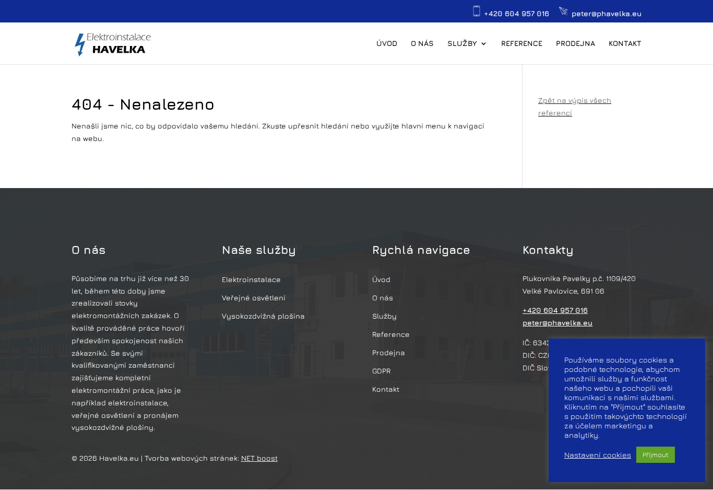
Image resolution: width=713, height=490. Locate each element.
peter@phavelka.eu (605, 13)
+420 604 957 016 (515, 13)
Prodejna (575, 44)
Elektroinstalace (251, 279)
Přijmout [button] (656, 454)
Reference (521, 44)
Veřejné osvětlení (254, 297)
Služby (462, 44)
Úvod (386, 44)
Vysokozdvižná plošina (263, 315)
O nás (422, 44)
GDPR (381, 370)
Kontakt (625, 44)
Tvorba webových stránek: (211, 457)
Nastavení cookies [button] (597, 454)
